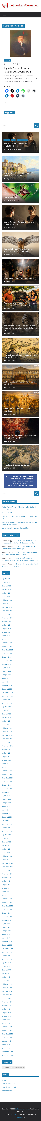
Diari (13, 140)
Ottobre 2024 (6, 657)
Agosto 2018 (6, 920)
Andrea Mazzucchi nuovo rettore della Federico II (19, 383)
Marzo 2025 (6, 639)
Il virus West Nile (10, 197)
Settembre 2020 (7, 831)
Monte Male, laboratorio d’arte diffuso (19, 278)
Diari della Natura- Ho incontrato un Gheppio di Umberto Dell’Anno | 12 (18, 250)
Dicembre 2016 (7, 991)
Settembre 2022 (7, 746)
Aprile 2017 (6, 977)
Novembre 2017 (7, 952)
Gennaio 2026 (7, 604)
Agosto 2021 (6, 792)
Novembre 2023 (7, 696)
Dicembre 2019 (7, 863)
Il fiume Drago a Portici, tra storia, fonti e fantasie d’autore (20, 356)
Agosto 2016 (6, 1005)
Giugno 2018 (6, 927)
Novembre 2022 (7, 739)
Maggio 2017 (6, 973)
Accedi (4, 1080)
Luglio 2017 (6, 966)
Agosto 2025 (6, 621)
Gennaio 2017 (7, 988)
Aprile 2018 (6, 934)
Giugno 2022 (6, 757)
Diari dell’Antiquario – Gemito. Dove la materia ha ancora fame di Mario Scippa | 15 (20, 328)
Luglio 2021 (6, 796)
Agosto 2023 (6, 707)
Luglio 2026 (6, 582)
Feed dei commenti (9, 1087)
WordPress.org (7, 1091)
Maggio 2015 (6, 1041)
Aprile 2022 (6, 764)
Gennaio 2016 (7, 1030)
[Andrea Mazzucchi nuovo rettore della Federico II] (20, 377)
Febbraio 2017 (7, 984)
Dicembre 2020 (7, 821)
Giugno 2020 (6, 842)
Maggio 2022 (6, 760)
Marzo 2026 (6, 597)
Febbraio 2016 (7, 1027)
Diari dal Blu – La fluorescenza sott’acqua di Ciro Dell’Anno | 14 (20, 437)
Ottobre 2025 (6, 614)
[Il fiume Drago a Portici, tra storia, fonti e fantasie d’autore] (20, 350)
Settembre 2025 (7, 618)
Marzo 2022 (6, 767)
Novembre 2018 (7, 909)
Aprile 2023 (6, 721)
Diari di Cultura (22, 140)
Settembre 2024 (7, 661)
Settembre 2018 (7, 917)
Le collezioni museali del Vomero (17, 465)
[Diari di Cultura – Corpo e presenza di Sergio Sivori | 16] (20, 133)
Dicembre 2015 (7, 1034)
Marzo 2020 (6, 853)
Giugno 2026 (6, 586)
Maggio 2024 (6, 675)
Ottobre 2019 (6, 870)
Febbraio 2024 (7, 685)
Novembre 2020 (7, 824)
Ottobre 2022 (6, 742)
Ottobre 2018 (6, 913)
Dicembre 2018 (7, 906)
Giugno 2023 (6, 714)
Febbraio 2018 (7, 941)
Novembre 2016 (7, 995)
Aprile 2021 (6, 806)
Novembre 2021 (7, 781)
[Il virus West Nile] (20, 193)
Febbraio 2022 (7, 771)
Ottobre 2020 (6, 828)
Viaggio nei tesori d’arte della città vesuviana (17, 410)
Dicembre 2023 (7, 693)
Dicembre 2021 (7, 778)
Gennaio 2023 (7, 732)
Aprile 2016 (6, 1020)
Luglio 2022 (6, 753)
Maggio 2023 (6, 717)
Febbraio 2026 (7, 600)
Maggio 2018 (6, 931)
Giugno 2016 (6, 1013)
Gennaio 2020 (7, 860)
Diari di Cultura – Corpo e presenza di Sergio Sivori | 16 (18, 145)
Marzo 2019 (6, 895)
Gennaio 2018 (7, 945)
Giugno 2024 (6, 671)
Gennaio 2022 (7, 774)
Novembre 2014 (7, 1055)
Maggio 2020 (6, 845)
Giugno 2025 (6, 629)
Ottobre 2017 (6, 956)
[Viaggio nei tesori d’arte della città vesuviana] (20, 404)
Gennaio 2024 (7, 689)
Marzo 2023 (6, 725)
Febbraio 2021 (7, 813)
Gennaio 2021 (7, 817)
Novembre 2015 (7, 1037)
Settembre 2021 (7, 789)
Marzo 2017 (6, 981)
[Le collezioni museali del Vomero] (20, 458)
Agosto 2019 (6, 877)
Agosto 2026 (6, 579)
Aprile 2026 (6, 593)
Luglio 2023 (6, 710)
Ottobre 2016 (6, 998)
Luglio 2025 (6, 625)
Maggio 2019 (6, 888)
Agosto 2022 (6, 749)
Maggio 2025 (6, 632)
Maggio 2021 (6, 803)
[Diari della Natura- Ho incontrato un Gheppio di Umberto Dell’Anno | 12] (20, 244)
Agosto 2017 (6, 963)
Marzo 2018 (6, 938)
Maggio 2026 (6, 589)
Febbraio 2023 (7, 728)
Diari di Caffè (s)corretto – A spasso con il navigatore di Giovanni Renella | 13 (20, 304)
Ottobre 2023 (6, 700)
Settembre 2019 (7, 874)
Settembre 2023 (7, 703)
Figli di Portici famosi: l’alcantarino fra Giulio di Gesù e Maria (18, 174)
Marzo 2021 (6, 810)
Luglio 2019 (6, 881)
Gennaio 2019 (7, 902)
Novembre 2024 (7, 653)
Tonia (20, 64)
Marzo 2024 (6, 682)
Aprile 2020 (6, 849)
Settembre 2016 (7, 1002)
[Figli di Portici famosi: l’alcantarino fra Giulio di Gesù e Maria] (20, 169)
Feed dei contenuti (8, 1084)
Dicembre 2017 (7, 949)
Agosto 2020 (6, 835)
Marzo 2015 (6, 1048)
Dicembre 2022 (7, 735)
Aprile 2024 (6, 678)
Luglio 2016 (6, 1009)
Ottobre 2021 (6, 785)
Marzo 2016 (6, 1023)
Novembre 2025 (7, 611)
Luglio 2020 (6, 838)
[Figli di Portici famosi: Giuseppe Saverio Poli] (20, 43)
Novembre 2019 (7, 867)
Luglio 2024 (6, 668)
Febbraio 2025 (7, 643)
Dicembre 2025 (7, 607)
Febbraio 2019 (7, 899)
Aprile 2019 (6, 892)
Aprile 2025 (6, 636)
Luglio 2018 (6, 924)
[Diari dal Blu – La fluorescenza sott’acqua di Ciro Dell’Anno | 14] (20, 431)
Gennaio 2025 (7, 646)
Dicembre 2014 (7, 1052)
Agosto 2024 (6, 664)
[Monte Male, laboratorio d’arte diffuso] (20, 271)
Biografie (7, 60)
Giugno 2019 (6, 885)
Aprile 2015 (6, 1045)
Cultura (6, 140)
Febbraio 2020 (7, 856)
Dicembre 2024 (7, 650)
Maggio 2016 (6, 1016)
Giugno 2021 (6, 799)
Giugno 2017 (6, 970)
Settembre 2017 (7, 959)
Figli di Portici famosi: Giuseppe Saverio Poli (17, 69)
